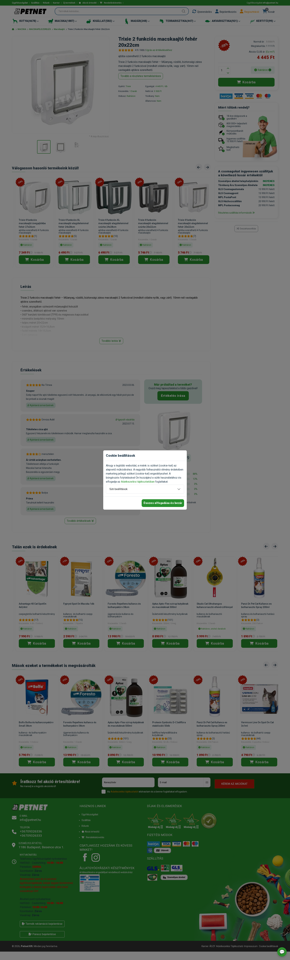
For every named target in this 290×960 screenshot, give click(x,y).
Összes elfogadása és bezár (162, 503)
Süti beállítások (118, 489)
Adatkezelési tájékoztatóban (138, 481)
